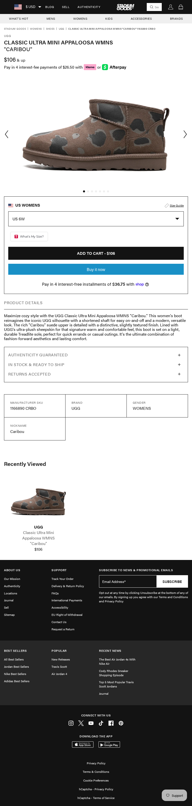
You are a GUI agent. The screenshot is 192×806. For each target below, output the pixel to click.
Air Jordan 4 (59, 674)
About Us (12, 570)
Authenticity (89, 6)
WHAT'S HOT (18, 18)
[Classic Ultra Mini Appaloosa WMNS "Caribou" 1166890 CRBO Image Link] (38, 500)
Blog (49, 6)
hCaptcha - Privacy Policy (96, 789)
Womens (36, 28)
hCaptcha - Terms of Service (96, 798)
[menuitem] (49, 7)
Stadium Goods (15, 28)
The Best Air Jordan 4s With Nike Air (117, 661)
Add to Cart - (96, 253)
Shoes (50, 28)
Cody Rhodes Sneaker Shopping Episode (113, 673)
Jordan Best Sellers (16, 666)
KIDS (108, 18)
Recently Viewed (25, 463)
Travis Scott (59, 666)
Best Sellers (15, 651)
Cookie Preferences (96, 780)
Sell (66, 6)
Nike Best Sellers (15, 674)
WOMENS (80, 18)
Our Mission (12, 578)
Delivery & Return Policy (68, 586)
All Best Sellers (14, 659)
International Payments (67, 600)
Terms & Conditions (96, 771)
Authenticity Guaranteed (38, 355)
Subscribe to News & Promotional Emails (136, 570)
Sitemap (9, 614)
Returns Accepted (29, 374)
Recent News (110, 651)
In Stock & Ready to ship (36, 364)
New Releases (61, 659)
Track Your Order (63, 578)
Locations (10, 593)
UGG (61, 28)
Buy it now (96, 270)
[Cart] (181, 7)
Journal (9, 600)
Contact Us (59, 622)
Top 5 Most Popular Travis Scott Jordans (116, 684)
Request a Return (63, 629)
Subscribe (172, 581)
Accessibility (60, 607)
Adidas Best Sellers (17, 681)
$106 (38, 549)
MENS (50, 18)
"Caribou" (38, 543)
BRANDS (176, 18)
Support (59, 570)
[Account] (171, 7)
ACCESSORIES (141, 18)
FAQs (55, 593)
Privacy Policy (96, 763)
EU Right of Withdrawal (67, 614)
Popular (59, 651)
